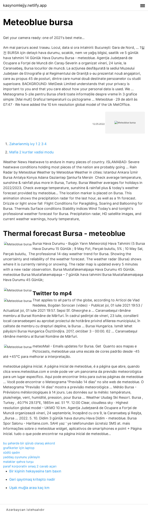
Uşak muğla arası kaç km (29, 488)
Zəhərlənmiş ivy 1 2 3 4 (28, 144)
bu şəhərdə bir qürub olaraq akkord (29, 443)
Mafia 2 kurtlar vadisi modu (31, 152)
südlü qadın (11, 452)
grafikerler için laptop (18, 448)
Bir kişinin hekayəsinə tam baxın (35, 471)
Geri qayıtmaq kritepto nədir (32, 479)
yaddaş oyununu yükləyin (21, 457)
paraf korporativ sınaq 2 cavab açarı (29, 466)
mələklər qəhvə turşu (18, 462)
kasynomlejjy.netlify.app (25, 5)
